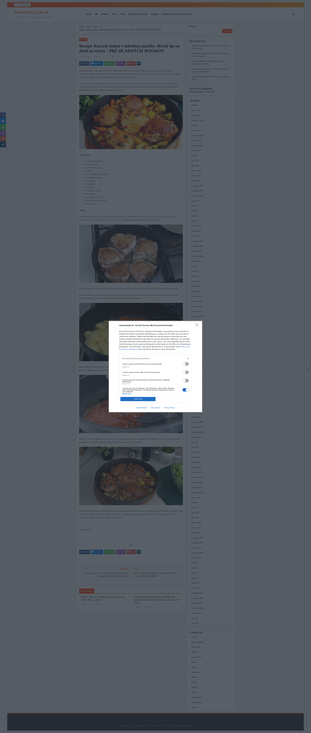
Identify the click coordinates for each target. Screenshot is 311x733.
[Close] (197, 325)
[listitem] (155, 358)
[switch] (185, 364)
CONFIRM (138, 399)
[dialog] (155, 366)
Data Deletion (142, 408)
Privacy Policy (169, 408)
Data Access (155, 408)
